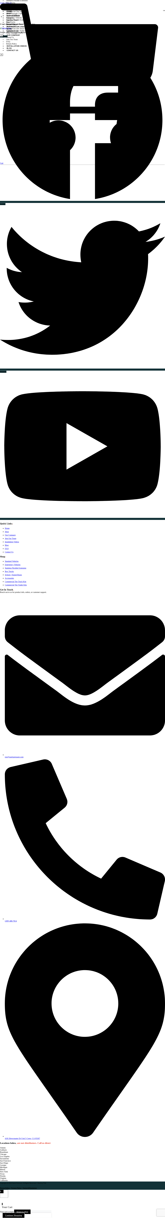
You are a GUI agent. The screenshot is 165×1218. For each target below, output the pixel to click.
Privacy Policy (16, 1188)
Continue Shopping (13, 1215)
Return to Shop (22, 1212)
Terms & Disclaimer (30, 1188)
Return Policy (5, 1188)
